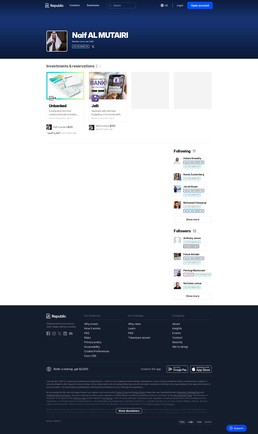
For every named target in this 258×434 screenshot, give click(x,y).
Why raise (134, 323)
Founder (188, 274)
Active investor (80, 46)
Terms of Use (122, 392)
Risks (87, 337)
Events (176, 333)
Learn (131, 328)
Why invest (91, 323)
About (176, 323)
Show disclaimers (129, 410)
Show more (192, 219)
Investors (75, 5)
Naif (55, 127)
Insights (177, 328)
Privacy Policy (138, 392)
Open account (200, 5)
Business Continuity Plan (189, 392)
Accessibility (92, 346)
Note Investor (191, 246)
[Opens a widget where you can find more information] (236, 428)
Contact (177, 337)
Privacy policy (92, 342)
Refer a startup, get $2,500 (71, 369)
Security (177, 342)
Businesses (93, 5)
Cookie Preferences (96, 351)
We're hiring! (180, 346)
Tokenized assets (139, 337)
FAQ (86, 333)
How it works (92, 328)
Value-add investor (194, 162)
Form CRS (90, 355)
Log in (180, 5)
